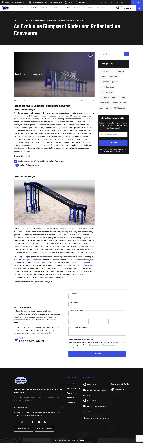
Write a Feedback (44, 429)
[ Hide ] (26, 156)
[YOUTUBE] (122, 2)
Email (73, 319)
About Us (70, 398)
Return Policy (72, 393)
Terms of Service (109, 345)
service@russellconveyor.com (97, 406)
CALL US (123, 6)
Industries (67, 8)
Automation (44, 8)
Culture (122, 97)
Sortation (71, 265)
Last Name (74, 302)
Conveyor (104, 103)
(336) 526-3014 (93, 385)
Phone (93, 319)
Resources (78, 8)
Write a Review (23, 429)
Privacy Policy (94, 345)
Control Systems (119, 103)
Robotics (113, 77)
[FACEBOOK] (101, 2)
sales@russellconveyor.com (97, 390)
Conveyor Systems (30, 260)
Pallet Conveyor (107, 87)
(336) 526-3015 (93, 401)
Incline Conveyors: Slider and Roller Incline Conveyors (41, 161)
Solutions (22, 8)
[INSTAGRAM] (106, 2)
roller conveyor (68, 229)
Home (16, 20)
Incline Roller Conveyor (29, 165)
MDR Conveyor (26, 20)
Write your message (78, 327)
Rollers (103, 77)
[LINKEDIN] (116, 2)
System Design (106, 71)
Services (56, 8)
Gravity (63, 265)
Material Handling (107, 97)
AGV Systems (119, 108)
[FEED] (127, 2)
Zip (112, 319)
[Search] (138, 8)
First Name (75, 294)
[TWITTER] (111, 2)
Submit (113, 143)
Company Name (76, 310)
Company (99, 8)
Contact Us (71, 402)
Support (89, 8)
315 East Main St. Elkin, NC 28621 (98, 418)
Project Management (109, 82)
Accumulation (86, 265)
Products (33, 8)
